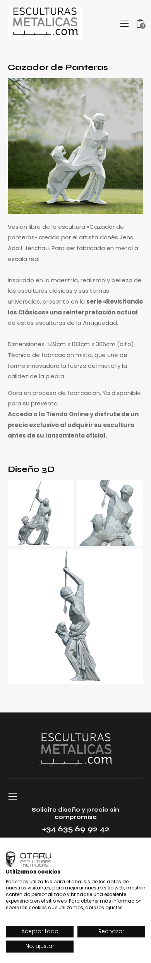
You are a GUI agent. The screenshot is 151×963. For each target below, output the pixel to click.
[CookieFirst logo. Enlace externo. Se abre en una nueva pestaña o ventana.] (28, 859)
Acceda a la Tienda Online (48, 414)
